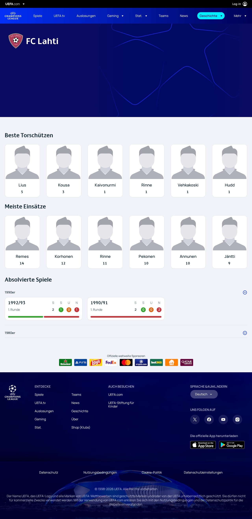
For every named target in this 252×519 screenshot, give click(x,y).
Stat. (38, 427)
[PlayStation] (80, 362)
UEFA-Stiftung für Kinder (121, 404)
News (75, 403)
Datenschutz (48, 472)
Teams (76, 394)
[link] (38, 15)
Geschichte (79, 411)
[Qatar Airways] (186, 362)
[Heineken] (65, 362)
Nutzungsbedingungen (100, 472)
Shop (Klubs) (80, 427)
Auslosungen (44, 411)
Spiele (39, 394)
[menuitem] (38, 15)
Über (74, 419)
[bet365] (156, 362)
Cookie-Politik (152, 472)
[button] (115, 15)
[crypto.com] (141, 362)
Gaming (40, 419)
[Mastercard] (126, 362)
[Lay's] (95, 362)
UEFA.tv (40, 403)
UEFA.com (115, 394)
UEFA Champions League (13, 15)
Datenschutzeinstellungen (203, 472)
